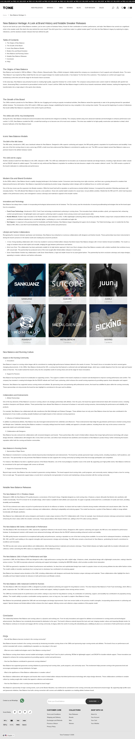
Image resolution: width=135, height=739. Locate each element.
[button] (8, 735)
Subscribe (93, 701)
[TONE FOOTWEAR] (27, 284)
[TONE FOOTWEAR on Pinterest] (25, 712)
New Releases (73, 714)
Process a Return (52, 723)
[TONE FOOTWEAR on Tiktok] (30, 712)
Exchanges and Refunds (54, 720)
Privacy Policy (51, 726)
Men (70, 720)
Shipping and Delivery (54, 717)
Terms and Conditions (54, 714)
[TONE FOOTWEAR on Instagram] (20, 712)
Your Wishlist (95, 723)
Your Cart (94, 720)
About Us (94, 714)
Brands (71, 717)
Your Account (95, 717)
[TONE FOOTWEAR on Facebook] (15, 712)
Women (71, 723)
